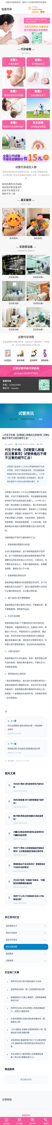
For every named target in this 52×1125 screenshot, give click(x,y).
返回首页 (6, 1124)
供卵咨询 (32, 1124)
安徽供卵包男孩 (27, 419)
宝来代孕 (6, 9)
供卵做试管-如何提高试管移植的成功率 (24, 749)
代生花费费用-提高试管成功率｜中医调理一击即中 (26, 727)
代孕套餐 (19, 1124)
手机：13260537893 (12, 385)
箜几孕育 (13, 419)
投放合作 (26, 1115)
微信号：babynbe (10, 388)
